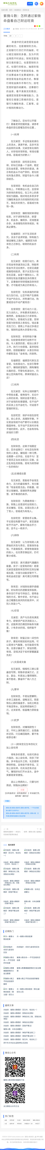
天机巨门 (37, 1123)
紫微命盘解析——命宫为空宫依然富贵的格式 (12, 833)
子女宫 (18, 1120)
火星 (5, 1123)
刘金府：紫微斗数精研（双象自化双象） (19, 1013)
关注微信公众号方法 (11, 1106)
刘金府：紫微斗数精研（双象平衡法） (18, 1026)
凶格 (5, 1120)
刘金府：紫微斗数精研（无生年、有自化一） (20, 1010)
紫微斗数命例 (26, 1120)
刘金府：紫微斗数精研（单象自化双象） (19, 1022)
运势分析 (12, 1123)
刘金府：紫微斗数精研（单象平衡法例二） (19, 1033)
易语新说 (17, 10)
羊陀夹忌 (19, 1123)
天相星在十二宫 (28, 1123)
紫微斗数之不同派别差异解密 (28, 979)
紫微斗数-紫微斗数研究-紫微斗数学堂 (17, 813)
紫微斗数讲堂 (29, 1137)
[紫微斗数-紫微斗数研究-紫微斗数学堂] (10, 3)
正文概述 (6, 29)
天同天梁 (12, 1120)
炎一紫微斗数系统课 (24, 936)
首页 (10, 10)
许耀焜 (17, 29)
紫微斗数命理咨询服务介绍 (13, 1080)
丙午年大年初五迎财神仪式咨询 (15, 1043)
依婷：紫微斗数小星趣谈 (33, 832)
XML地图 (39, 1137)
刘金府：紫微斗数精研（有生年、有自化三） (20, 1039)
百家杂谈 (26, 10)
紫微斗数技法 (36, 1120)
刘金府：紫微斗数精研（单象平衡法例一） (19, 1036)
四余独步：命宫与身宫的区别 (28, 947)
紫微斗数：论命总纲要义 (12, 1029)
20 (10, 36)
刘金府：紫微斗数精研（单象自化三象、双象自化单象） (11, 883)
